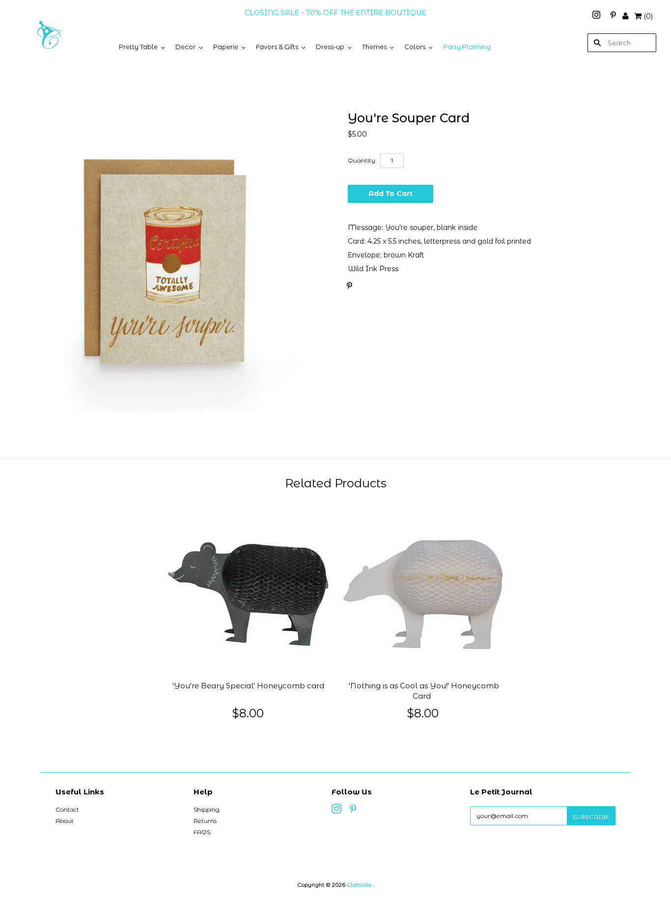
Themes (374, 47)
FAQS (202, 832)
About (65, 820)
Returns (205, 820)
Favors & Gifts (277, 47)
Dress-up (330, 47)
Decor (185, 47)
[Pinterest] (613, 16)
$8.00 (248, 713)
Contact (67, 809)
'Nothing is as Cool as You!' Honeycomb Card (424, 691)
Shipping (207, 809)
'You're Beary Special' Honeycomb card (248, 685)
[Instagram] (597, 16)
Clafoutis (359, 884)
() (648, 16)
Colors (414, 47)
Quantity (361, 160)
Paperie (225, 47)
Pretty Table (138, 47)
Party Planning (467, 47)
